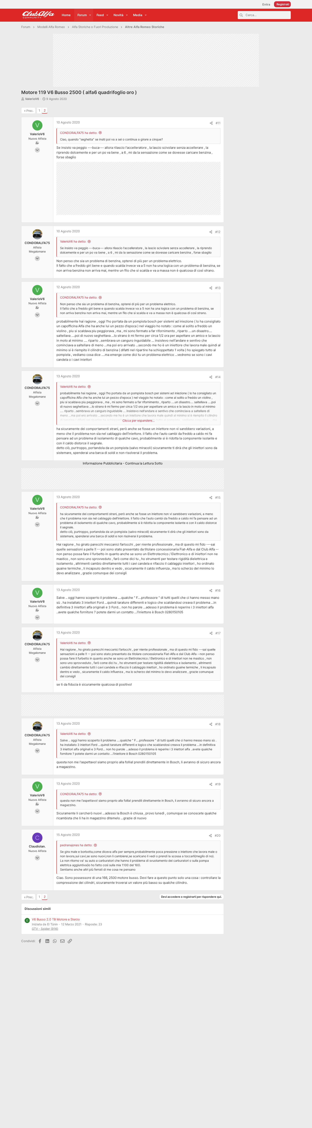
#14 (218, 377)
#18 (218, 724)
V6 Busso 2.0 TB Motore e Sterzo (56, 919)
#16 (218, 590)
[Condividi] (211, 123)
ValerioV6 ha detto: (73, 241)
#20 (218, 836)
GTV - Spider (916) (45, 928)
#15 (218, 497)
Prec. (30, 111)
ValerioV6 (32, 99)
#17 (218, 633)
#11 (218, 123)
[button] (90, 15)
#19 (218, 784)
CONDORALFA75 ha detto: (78, 133)
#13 (218, 288)
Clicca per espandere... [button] (138, 420)
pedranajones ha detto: (76, 845)
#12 (218, 232)
